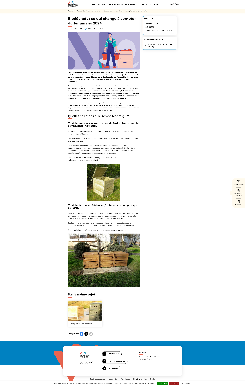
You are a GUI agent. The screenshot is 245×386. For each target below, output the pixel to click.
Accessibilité (112, 379)
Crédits (152, 379)
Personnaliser (186, 383)
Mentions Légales (140, 379)
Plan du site (125, 379)
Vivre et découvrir (150, 4)
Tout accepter (162, 383)
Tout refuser (174, 383)
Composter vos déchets (81, 324)
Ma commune (98, 4)
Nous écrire (113, 368)
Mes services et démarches (123, 4)
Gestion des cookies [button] (97, 379)
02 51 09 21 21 (114, 354)
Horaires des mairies (117, 361)
